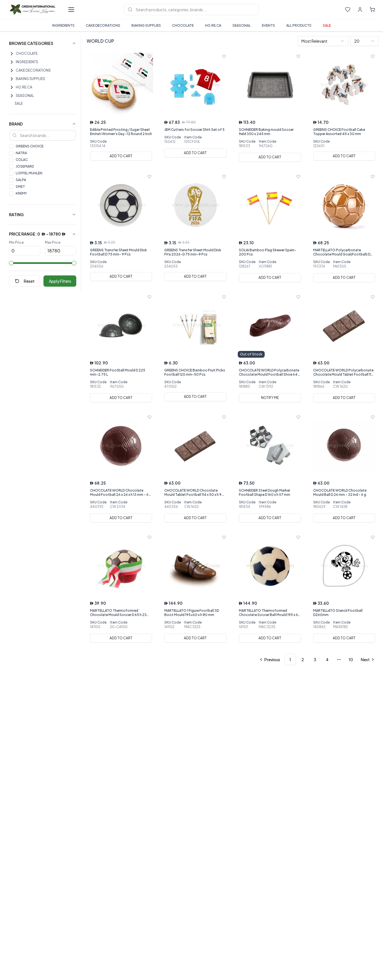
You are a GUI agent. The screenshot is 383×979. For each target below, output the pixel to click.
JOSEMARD (25, 166)
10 (351, 659)
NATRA (21, 153)
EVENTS (268, 25)
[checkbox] (11, 146)
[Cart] (372, 9)
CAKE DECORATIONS (103, 25)
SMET (20, 186)
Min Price (16, 242)
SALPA (21, 180)
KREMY (21, 193)
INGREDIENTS (63, 25)
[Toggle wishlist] (149, 56)
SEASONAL (241, 25)
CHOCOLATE (183, 25)
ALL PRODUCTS (299, 25)
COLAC (22, 160)
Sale (327, 25)
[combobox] (323, 41)
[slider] (11, 263)
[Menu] (71, 9)
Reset (29, 281)
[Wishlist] (348, 9)
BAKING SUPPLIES (146, 25)
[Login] (360, 9)
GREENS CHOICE (29, 146)
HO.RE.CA (213, 25)
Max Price (53, 242)
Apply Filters (60, 281)
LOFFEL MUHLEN (29, 173)
